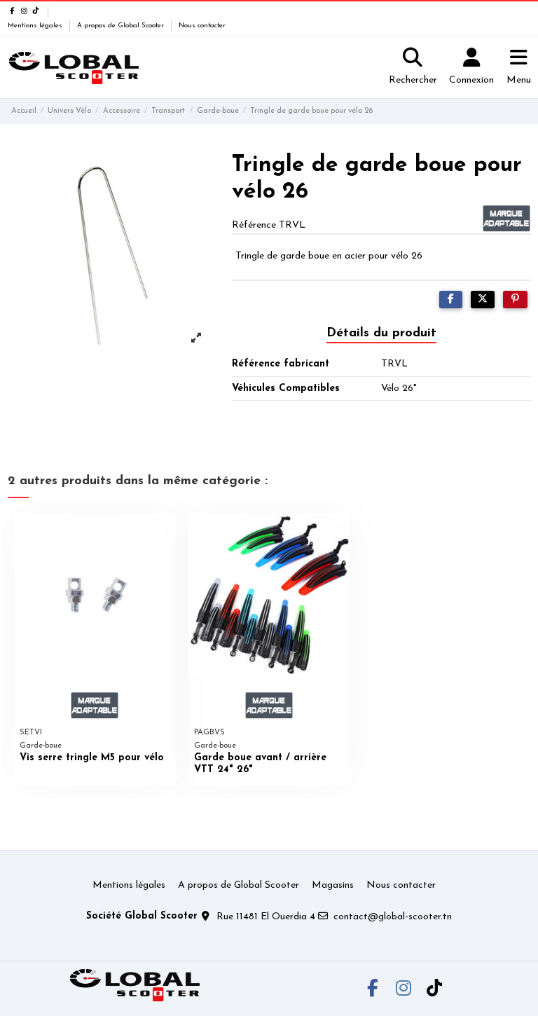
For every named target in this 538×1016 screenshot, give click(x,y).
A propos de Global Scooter (121, 25)
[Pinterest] (515, 299)
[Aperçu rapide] (164, 534)
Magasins (333, 885)
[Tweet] (483, 299)
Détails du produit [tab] (381, 333)
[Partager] (450, 299)
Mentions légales (36, 25)
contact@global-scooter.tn (392, 917)
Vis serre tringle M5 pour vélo (92, 758)
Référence (254, 225)
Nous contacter (202, 25)
